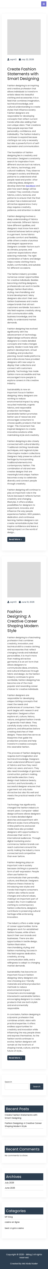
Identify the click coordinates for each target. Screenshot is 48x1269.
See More (30, 185)
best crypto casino (14, 1228)
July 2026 (9, 1182)
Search (8, 1081)
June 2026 (10, 1187)
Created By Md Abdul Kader (24, 1263)
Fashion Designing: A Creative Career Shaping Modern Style (23, 621)
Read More (14, 539)
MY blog (9, 1216)
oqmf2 (13, 59)
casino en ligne (12, 1222)
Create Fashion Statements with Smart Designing (23, 73)
